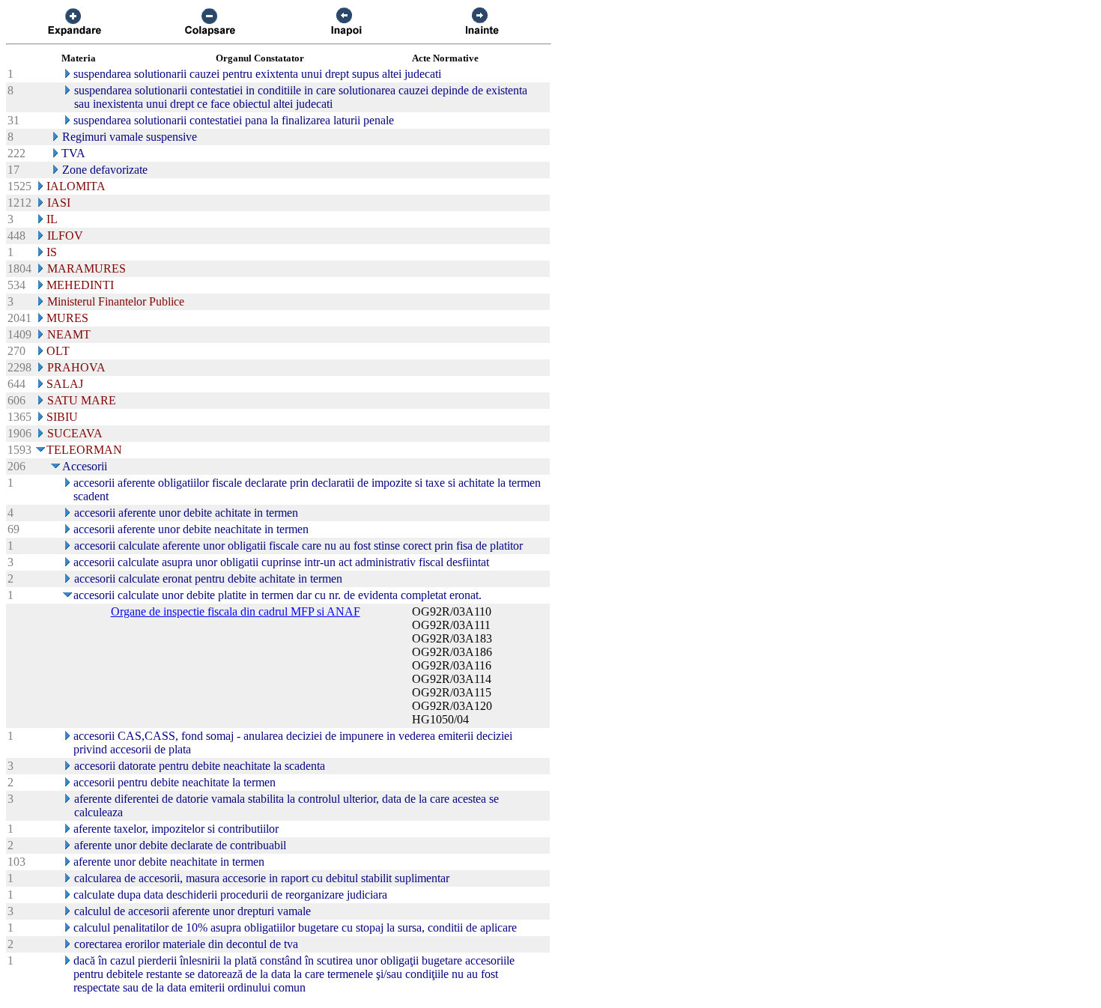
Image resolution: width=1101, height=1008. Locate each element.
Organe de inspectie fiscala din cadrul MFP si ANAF (235, 611)
